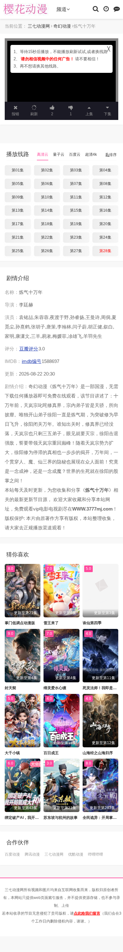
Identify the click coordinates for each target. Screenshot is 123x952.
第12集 (105, 197)
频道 (61, 9)
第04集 (105, 170)
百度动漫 (12, 854)
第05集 (18, 183)
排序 (113, 155)
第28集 (105, 251)
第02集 (47, 170)
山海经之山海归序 (98, 753)
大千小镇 (12, 753)
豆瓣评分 (28, 348)
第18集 (47, 224)
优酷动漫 (75, 854)
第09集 (18, 197)
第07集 (76, 183)
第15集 (76, 210)
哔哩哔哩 (95, 854)
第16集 (105, 210)
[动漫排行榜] (117, 8)
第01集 (18, 170)
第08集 (105, 183)
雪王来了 (51, 623)
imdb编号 (31, 361)
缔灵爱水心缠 (55, 688)
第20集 (105, 224)
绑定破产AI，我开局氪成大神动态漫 (35, 817)
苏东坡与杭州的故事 (61, 817)
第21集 (18, 237)
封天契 (10, 688)
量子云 (58, 154)
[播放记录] (106, 8)
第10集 (47, 197)
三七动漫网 (26, 9)
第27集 (76, 251)
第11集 (76, 197)
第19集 (76, 224)
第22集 (47, 237)
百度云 (74, 154)
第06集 (47, 183)
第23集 (76, 237)
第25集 (18, 251)
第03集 (76, 170)
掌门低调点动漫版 (20, 623)
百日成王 (51, 753)
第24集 (105, 237)
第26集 (47, 251)
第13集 (18, 210)
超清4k (91, 154)
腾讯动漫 (32, 854)
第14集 (47, 210)
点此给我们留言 (87, 913)
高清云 (42, 154)
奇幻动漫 (62, 26)
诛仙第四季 (92, 623)
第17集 (18, 224)
